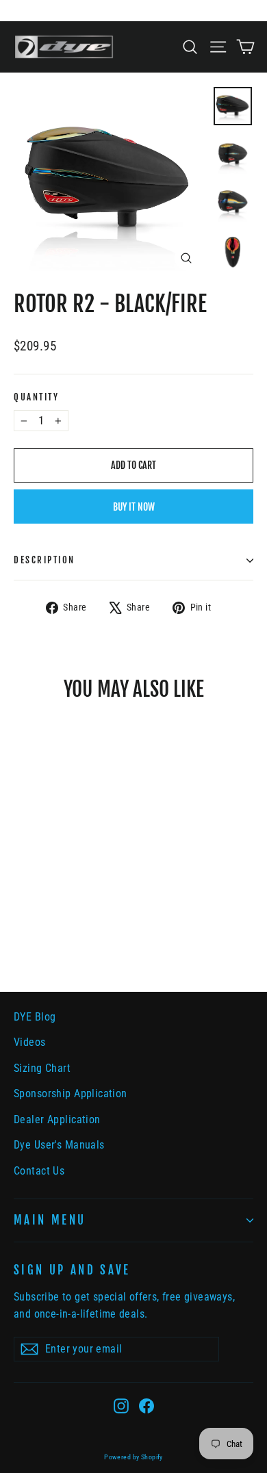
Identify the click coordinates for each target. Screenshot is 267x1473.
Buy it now (134, 507)
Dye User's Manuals (59, 1144)
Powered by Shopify (133, 1457)
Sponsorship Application (70, 1093)
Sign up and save (72, 1270)
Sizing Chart (42, 1068)
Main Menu (50, 1220)
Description (44, 559)
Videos (30, 1042)
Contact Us (39, 1170)
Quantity (36, 397)
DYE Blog (34, 1016)
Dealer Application (57, 1119)
